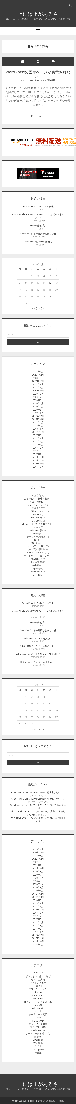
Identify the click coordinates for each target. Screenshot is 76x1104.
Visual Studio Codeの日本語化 (38, 206)
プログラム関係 (36, 549)
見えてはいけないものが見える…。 (38, 662)
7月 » (41, 308)
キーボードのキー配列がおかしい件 (38, 233)
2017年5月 (38, 441)
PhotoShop (36, 517)
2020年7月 (38, 397)
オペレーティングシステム (36, 524)
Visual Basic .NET (36, 552)
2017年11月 (38, 431)
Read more (40, 117)
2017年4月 (38, 444)
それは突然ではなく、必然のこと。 (38, 646)
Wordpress (36, 80)
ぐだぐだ (36, 495)
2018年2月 (38, 425)
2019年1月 (38, 412)
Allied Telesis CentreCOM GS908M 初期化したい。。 (38, 792)
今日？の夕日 (36, 501)
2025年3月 (38, 371)
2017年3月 (38, 447)
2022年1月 (38, 387)
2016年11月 (38, 460)
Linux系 (36, 527)
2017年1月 (38, 454)
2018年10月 (38, 419)
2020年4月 (38, 406)
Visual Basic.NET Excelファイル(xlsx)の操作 (33, 811)
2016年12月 (38, 457)
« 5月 (34, 308)
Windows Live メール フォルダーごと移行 (31, 805)
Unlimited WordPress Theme (27, 1100)
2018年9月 (38, 422)
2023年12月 (38, 374)
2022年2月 (38, 384)
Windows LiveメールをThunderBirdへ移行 (38, 654)
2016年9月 (38, 466)
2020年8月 (38, 393)
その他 (36, 533)
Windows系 (36, 530)
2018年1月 (38, 428)
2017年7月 (38, 438)
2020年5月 (38, 403)
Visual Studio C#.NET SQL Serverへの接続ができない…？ (38, 216)
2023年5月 (38, 377)
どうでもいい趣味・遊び (36, 498)
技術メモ (35, 508)
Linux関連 (36, 562)
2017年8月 (38, 435)
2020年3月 (38, 409)
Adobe (36, 514)
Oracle (36, 539)
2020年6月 (38, 400)
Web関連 (36, 565)
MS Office (36, 520)
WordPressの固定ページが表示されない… (38, 74)
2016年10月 (38, 463)
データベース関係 (36, 536)
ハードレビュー (36, 504)
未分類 (36, 574)
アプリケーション (36, 511)
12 (50, 282)
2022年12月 (38, 381)
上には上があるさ (38, 13)
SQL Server (36, 543)
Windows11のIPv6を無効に (38, 241)
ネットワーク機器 (36, 546)
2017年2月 (38, 451)
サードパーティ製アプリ (36, 555)
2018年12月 (38, 416)
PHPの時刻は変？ (38, 225)
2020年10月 (38, 390)
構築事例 (51, 80)
